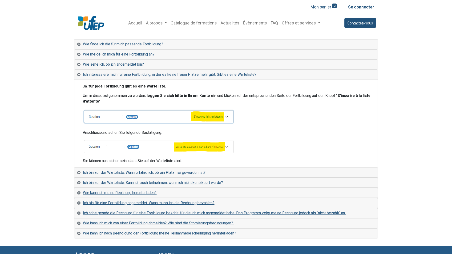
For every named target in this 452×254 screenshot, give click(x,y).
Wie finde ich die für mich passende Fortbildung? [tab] (123, 44)
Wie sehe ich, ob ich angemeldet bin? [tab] (113, 64)
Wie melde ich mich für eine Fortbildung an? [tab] (118, 54)
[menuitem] (135, 23)
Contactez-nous (360, 22)
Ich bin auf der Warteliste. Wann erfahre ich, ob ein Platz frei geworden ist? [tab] (144, 172)
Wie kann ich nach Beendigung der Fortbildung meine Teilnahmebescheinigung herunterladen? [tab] (159, 233)
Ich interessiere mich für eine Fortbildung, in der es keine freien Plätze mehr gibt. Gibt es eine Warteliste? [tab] (169, 74)
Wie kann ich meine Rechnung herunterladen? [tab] (120, 192)
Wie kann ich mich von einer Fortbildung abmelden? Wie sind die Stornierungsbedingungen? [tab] (158, 223)
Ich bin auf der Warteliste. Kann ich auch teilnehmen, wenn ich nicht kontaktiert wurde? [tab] (153, 182)
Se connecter (361, 6)
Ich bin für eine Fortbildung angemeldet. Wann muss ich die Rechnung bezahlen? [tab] (148, 203)
